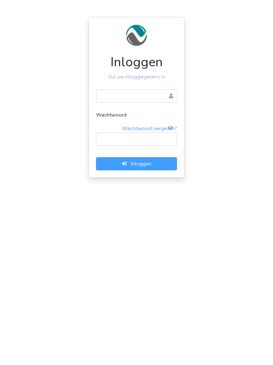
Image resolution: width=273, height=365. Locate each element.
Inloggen (140, 163)
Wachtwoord (111, 114)
